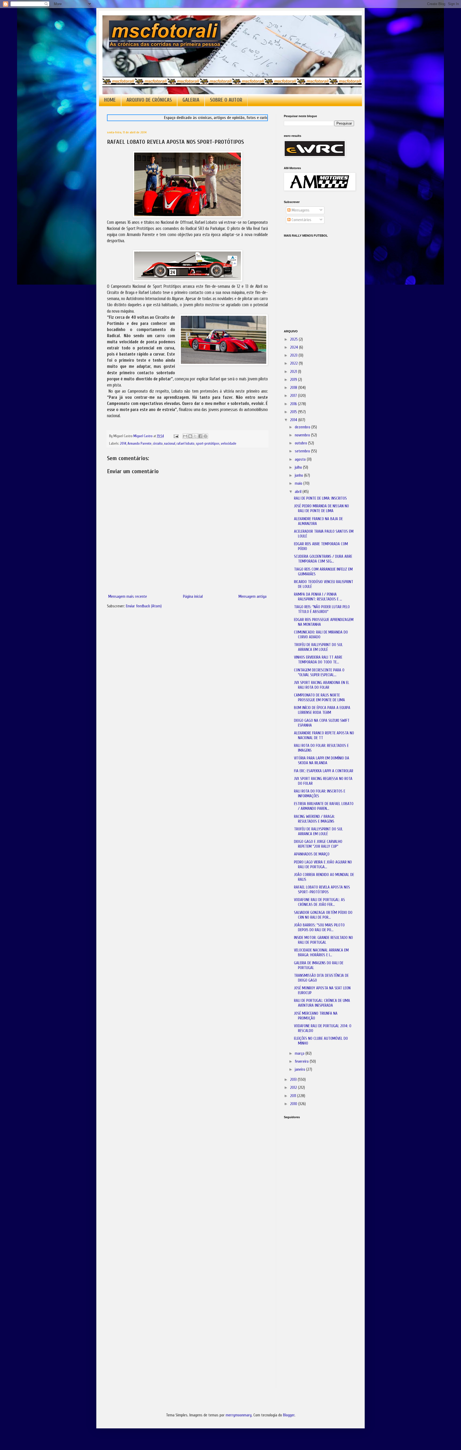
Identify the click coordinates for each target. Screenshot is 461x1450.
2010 (294, 1104)
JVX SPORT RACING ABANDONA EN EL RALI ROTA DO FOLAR (321, 685)
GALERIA (190, 100)
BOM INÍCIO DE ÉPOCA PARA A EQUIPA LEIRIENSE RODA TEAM (322, 710)
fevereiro (302, 1061)
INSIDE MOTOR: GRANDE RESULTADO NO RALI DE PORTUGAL (323, 940)
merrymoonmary (239, 1415)
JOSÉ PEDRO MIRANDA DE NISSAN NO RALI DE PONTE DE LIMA (321, 508)
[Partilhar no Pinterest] (205, 436)
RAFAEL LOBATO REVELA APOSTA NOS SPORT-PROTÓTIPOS (322, 889)
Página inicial (193, 596)
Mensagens (300, 210)
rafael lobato (185, 443)
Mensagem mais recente (127, 596)
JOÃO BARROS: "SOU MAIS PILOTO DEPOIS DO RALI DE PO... (319, 927)
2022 (294, 363)
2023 (294, 355)
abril (299, 491)
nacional (169, 443)
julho (299, 467)
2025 (294, 339)
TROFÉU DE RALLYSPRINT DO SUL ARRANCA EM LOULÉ (318, 647)
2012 (294, 1087)
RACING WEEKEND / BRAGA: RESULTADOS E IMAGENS (314, 819)
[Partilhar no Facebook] (200, 436)
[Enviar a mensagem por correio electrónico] (175, 436)
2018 (294, 387)
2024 (294, 347)
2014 (123, 443)
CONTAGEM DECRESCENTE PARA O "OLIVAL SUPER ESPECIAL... (319, 672)
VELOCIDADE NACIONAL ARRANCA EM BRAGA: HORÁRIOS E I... (321, 952)
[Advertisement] (310, 1198)
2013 (294, 1079)
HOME (110, 100)
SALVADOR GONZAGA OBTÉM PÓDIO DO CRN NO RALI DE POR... (323, 915)
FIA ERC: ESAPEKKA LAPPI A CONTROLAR (323, 771)
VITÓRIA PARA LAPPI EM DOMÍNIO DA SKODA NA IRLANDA (321, 760)
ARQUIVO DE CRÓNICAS (149, 100)
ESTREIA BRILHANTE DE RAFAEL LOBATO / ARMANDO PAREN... (323, 806)
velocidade (228, 443)
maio (299, 483)
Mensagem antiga (253, 596)
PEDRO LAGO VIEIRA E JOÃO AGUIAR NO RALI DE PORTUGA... (323, 864)
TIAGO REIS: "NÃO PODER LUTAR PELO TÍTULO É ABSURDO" (322, 609)
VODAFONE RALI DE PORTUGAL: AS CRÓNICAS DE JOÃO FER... (319, 902)
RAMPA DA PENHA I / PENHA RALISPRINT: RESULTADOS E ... (318, 596)
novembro (303, 435)
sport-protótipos (208, 443)
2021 (294, 371)
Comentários (301, 220)
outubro (301, 443)
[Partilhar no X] (195, 436)
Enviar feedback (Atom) (144, 606)
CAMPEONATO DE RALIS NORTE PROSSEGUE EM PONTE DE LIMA (319, 697)
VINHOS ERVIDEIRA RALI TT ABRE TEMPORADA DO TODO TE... (318, 659)
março (300, 1053)
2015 (294, 412)
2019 (294, 379)
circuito (158, 443)
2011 (293, 1096)
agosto (301, 459)
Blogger (289, 1415)
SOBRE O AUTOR (226, 100)
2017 (294, 395)
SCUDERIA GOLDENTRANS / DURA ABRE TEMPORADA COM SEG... (323, 559)
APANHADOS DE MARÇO (311, 854)
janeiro (300, 1069)
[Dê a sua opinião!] (190, 436)
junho (299, 475)
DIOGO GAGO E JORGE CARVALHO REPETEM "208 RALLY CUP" (318, 844)
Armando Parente (140, 443)
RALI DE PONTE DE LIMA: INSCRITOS (320, 498)
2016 (294, 404)
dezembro (303, 427)
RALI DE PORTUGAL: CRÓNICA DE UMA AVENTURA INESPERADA (322, 1003)
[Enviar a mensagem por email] (185, 436)
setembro (303, 451)
